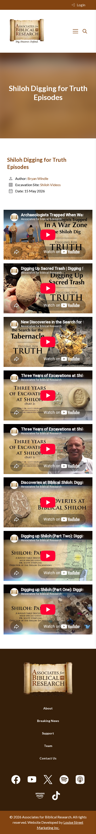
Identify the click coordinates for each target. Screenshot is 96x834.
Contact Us (48, 758)
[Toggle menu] (75, 31)
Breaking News (48, 721)
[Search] (85, 31)
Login (81, 5)
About (48, 708)
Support (48, 733)
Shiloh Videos (50, 185)
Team (48, 746)
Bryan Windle (37, 178)
